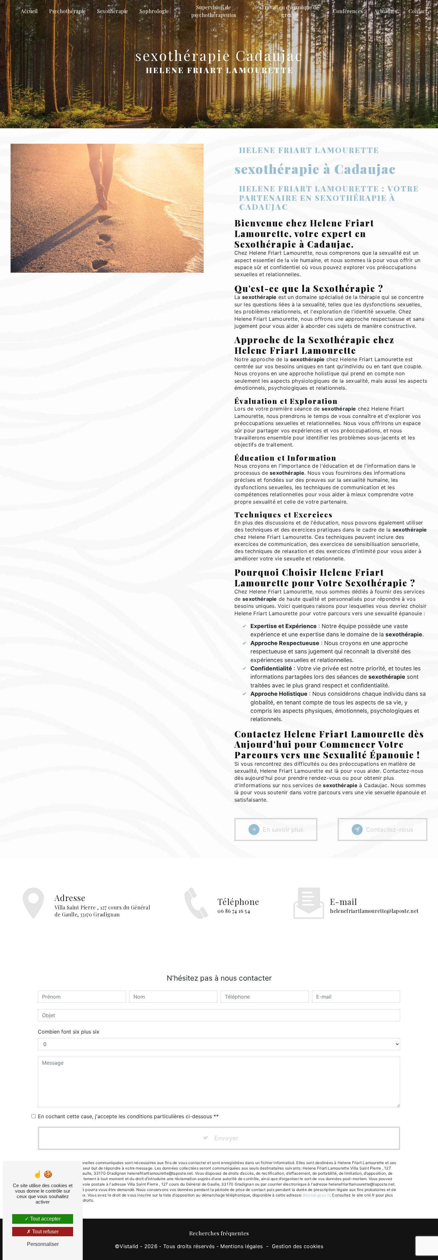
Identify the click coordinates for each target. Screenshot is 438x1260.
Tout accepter (45, 1219)
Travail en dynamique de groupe (290, 11)
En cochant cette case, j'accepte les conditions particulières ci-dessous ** (128, 1116)
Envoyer (226, 1138)
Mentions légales (241, 1246)
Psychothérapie (67, 11)
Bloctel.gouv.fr (316, 1195)
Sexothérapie (112, 11)
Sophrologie (154, 11)
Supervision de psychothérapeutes (213, 11)
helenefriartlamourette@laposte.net (374, 910)
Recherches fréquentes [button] (219, 1233)
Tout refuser (45, 1231)
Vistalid (129, 1246)
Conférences (348, 11)
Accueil (29, 11)
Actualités (385, 11)
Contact (418, 11)
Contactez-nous (389, 829)
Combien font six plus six (68, 1031)
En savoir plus (283, 829)
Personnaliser (43, 1244)
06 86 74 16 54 (233, 910)
